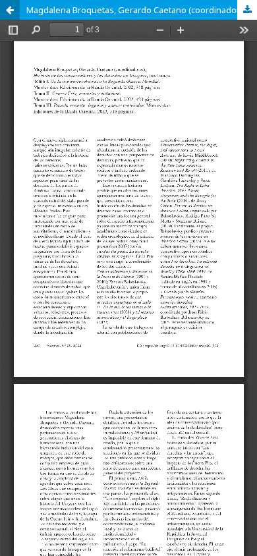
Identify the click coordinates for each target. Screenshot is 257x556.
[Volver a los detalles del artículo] (10, 10)
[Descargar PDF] (247, 10)
